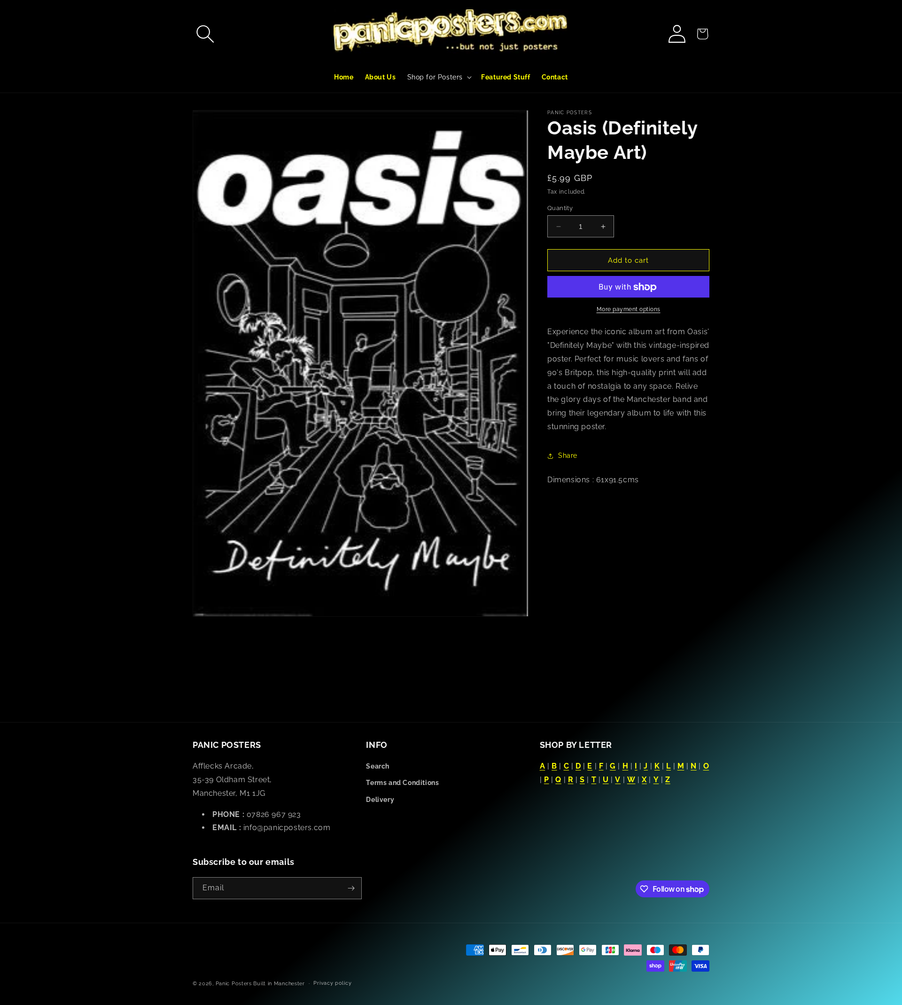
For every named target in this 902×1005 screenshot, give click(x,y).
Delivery (380, 799)
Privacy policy (332, 983)
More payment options (629, 309)
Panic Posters (234, 984)
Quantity (560, 208)
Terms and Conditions (402, 782)
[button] (205, 34)
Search (377, 766)
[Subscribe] (351, 888)
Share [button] (567, 455)
